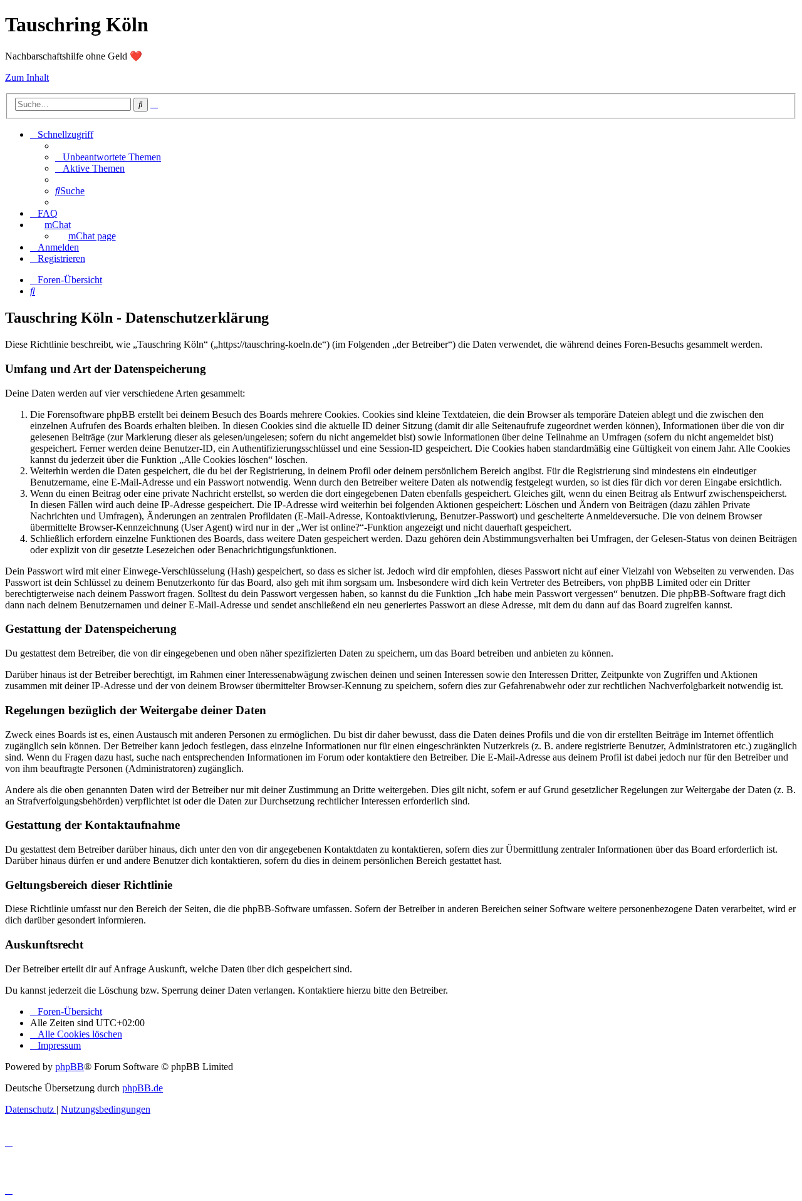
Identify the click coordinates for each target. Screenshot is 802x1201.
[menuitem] (108, 157)
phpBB (69, 1066)
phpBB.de (142, 1088)
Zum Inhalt (27, 77)
